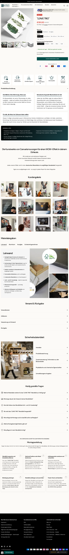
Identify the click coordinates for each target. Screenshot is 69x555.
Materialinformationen (29, 527)
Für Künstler (49, 539)
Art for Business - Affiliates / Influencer (56, 534)
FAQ (25, 522)
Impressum (3, 522)
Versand (46, 24)
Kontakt (48, 524)
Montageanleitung (28, 529)
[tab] (4, 245)
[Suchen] (64, 5)
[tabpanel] (34, 273)
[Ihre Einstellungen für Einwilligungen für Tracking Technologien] (2, 553)
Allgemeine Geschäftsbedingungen (9, 529)
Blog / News (49, 527)
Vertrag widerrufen (5, 537)
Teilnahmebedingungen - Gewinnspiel (10, 534)
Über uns (49, 522)
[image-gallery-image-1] (8, 189)
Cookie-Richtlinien (5, 532)
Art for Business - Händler (53, 532)
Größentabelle (27, 524)
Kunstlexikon (50, 537)
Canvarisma (7, 549)
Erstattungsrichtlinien (6, 527)
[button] (2, 44)
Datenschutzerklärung (6, 524)
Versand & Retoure (28, 532)
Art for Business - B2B (52, 529)
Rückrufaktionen (28, 534)
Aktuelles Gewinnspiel (29, 537)
